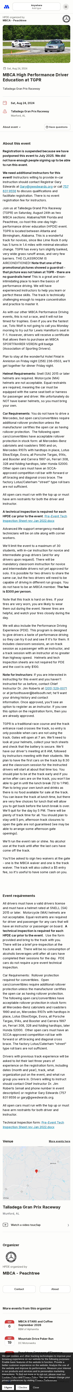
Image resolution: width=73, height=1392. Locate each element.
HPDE (6, 17)
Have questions (58, 127)
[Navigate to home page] (7, 6)
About (55, 1289)
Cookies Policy (10, 1377)
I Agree (8, 1387)
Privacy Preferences (46, 1380)
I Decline (22, 1387)
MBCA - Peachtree (14, 20)
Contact (19, 1289)
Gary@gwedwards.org (36, 186)
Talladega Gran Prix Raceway (21, 88)
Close (36, 1387)
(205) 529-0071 (56, 688)
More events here (59, 1141)
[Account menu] (66, 7)
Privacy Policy (30, 1377)
